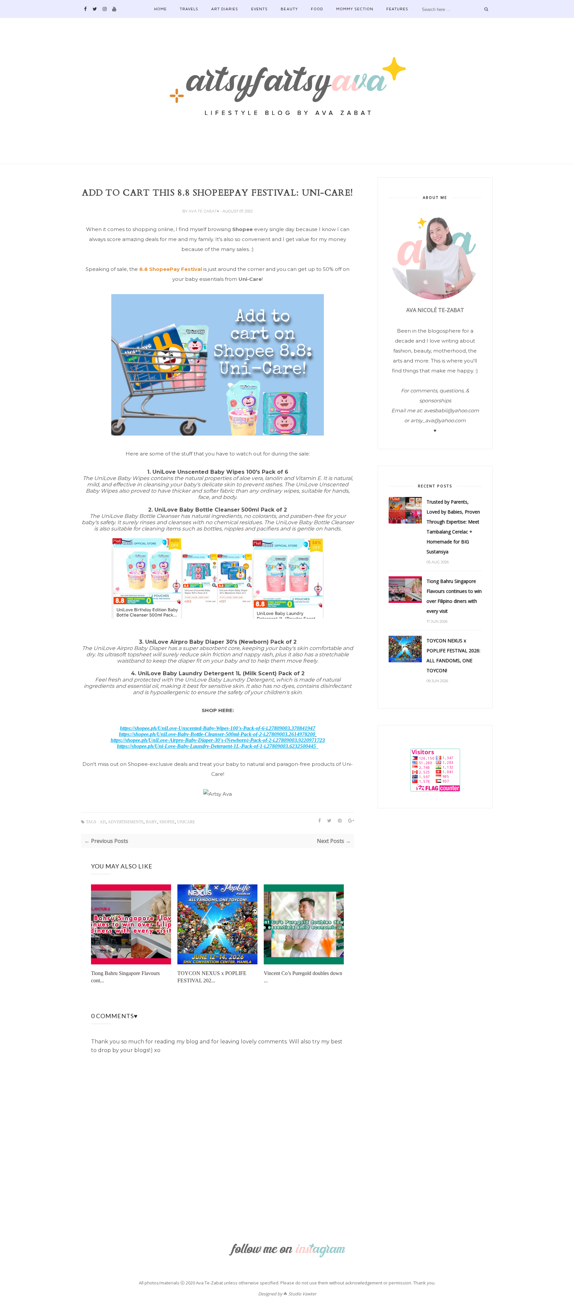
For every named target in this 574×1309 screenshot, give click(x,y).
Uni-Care (250, 279)
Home (160, 8)
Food (317, 8)
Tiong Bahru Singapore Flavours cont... (125, 976)
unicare (186, 822)
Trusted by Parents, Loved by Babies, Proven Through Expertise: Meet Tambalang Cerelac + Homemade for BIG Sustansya (453, 527)
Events (259, 8)
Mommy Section (354, 8)
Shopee (242, 229)
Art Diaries (224, 8)
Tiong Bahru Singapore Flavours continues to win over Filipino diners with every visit (454, 596)
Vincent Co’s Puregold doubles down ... (303, 976)
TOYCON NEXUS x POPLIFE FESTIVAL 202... (211, 976)
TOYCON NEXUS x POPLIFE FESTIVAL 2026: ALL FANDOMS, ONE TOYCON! (453, 655)
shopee (167, 822)
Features (397, 8)
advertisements (126, 822)
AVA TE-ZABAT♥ (204, 211)
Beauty (289, 8)
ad (103, 822)
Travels (189, 8)
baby (151, 822)
